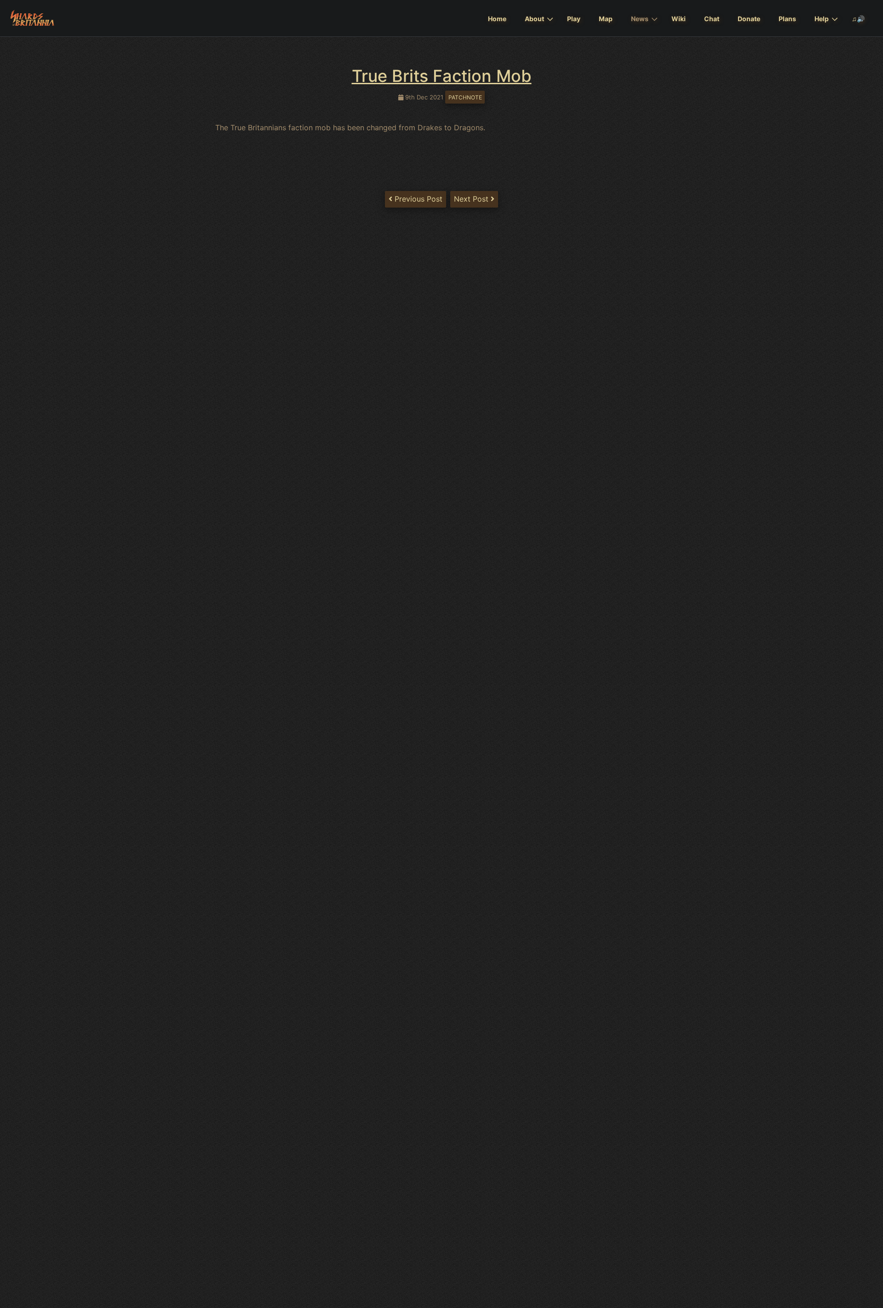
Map (606, 19)
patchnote (465, 97)
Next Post (472, 198)
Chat (711, 19)
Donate (749, 19)
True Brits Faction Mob (442, 76)
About (534, 19)
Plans (787, 19)
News (639, 19)
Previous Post (417, 198)
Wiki (678, 19)
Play (573, 19)
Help (821, 19)
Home (497, 19)
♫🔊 (858, 19)
